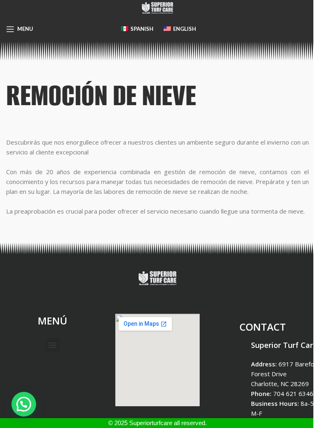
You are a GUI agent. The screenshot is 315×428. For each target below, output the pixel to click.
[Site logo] (157, 7)
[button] (52, 345)
